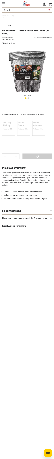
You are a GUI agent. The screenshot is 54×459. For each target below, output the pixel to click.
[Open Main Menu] (3, 3)
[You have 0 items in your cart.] (50, 4)
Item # (7, 39)
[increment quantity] (16, 156)
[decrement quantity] (5, 156)
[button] (44, 4)
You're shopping (8, 16)
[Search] (49, 10)
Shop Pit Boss (8, 43)
